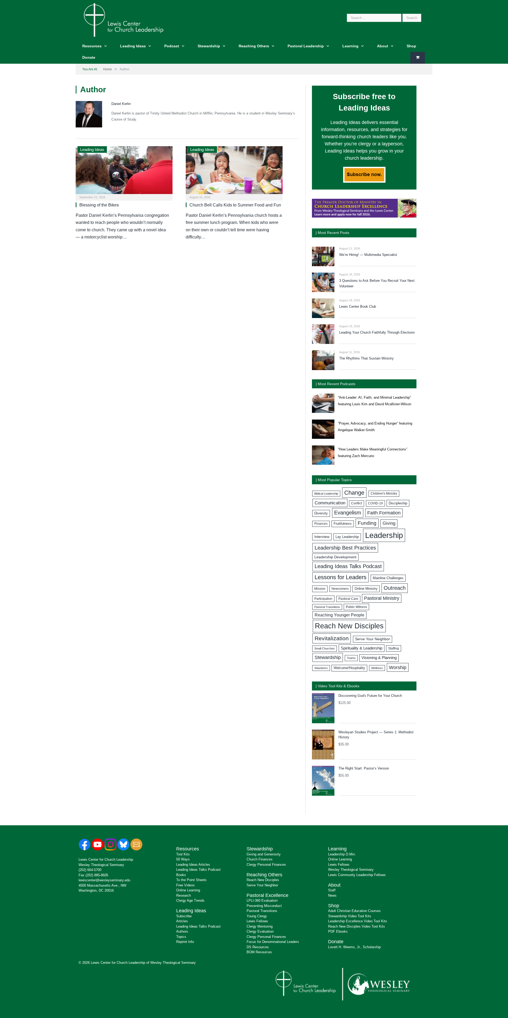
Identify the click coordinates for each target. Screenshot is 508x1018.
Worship (397, 667)
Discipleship (398, 503)
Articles (182, 921)
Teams (351, 658)
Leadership (384, 535)
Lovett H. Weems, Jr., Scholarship (354, 947)
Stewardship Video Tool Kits (349, 916)
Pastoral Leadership (306, 46)
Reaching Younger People (339, 615)
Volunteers (321, 668)
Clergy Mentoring (260, 926)
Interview (321, 537)
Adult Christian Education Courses (354, 911)
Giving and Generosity (264, 854)
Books (181, 875)
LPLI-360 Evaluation (262, 900)
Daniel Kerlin (121, 104)
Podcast (171, 46)
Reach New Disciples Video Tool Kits (356, 926)
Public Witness (356, 607)
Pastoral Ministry (381, 598)
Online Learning (188, 890)
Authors (182, 931)
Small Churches (324, 648)
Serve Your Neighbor (372, 639)
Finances (321, 523)
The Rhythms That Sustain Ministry (366, 358)
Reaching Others (254, 46)
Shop (411, 46)
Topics (181, 937)
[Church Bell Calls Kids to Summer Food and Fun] (234, 171)
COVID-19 (375, 503)
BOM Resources (259, 952)
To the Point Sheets (191, 880)
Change (354, 492)
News (332, 895)
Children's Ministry (384, 493)
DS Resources (258, 947)
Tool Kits (183, 854)
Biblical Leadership (326, 493)
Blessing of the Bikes (99, 205)
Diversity (321, 513)
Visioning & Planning (379, 658)
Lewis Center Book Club (357, 306)
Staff (331, 890)
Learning (350, 46)
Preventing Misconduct (264, 906)
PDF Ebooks (338, 931)
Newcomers (340, 589)
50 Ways (183, 859)
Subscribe (184, 916)
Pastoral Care (348, 598)
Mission (319, 589)
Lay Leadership (347, 537)
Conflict (356, 503)
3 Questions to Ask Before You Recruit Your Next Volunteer (377, 283)
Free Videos (185, 885)
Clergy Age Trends (190, 900)
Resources (92, 46)
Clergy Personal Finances (266, 865)
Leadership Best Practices (345, 548)
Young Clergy (257, 916)
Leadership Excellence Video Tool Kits (357, 921)
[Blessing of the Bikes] (124, 171)
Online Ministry (366, 589)
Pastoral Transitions (327, 607)
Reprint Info (185, 942)
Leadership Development (335, 557)
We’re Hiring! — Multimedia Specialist (368, 255)
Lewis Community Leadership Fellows (357, 875)
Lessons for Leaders (340, 577)
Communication (330, 502)
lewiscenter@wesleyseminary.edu (104, 880)
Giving (389, 523)
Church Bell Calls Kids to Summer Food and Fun (235, 205)
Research (183, 895)
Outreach (395, 588)
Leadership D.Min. (342, 854)
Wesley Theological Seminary (101, 865)
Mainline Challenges (388, 578)
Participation (323, 599)
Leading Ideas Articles (193, 865)
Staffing (393, 648)
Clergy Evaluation (260, 931)
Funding (367, 523)
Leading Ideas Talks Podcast (348, 566)
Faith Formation (384, 512)
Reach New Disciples (349, 626)
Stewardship (209, 46)
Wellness (377, 668)
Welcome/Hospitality (349, 668)
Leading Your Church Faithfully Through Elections (377, 332)
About (382, 46)
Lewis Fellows (257, 921)
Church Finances (260, 859)
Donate (88, 57)
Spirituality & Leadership (361, 648)
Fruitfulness (343, 524)
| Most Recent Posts (332, 233)
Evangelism (347, 512)
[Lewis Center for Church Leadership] (123, 19)
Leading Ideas (133, 46)
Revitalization (332, 638)
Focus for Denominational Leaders (273, 942)
